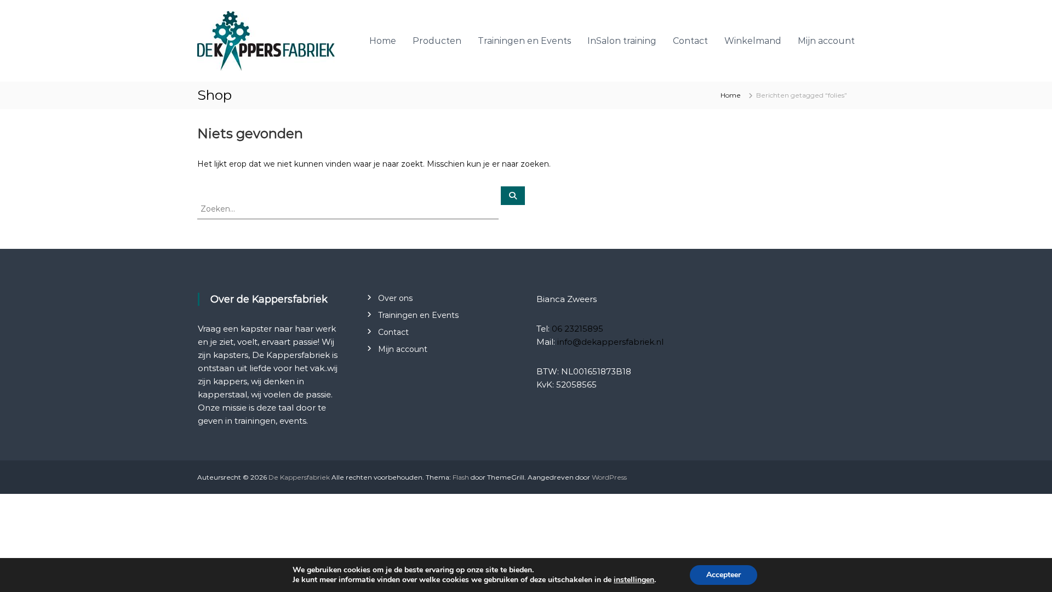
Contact (690, 41)
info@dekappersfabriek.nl (610, 342)
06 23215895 (577, 328)
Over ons (395, 298)
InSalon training (621, 41)
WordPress (609, 477)
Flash (461, 477)
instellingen (634, 580)
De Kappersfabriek (299, 477)
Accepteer (723, 575)
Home (382, 41)
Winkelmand (752, 41)
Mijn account (826, 41)
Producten (437, 41)
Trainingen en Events (524, 41)
